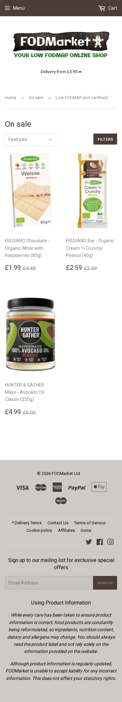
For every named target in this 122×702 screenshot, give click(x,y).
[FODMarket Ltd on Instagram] (110, 542)
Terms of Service (89, 522)
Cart (112, 8)
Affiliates (66, 530)
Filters (105, 139)
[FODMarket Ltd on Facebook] (99, 542)
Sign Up (105, 583)
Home (10, 97)
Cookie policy (39, 530)
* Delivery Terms (27, 522)
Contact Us (57, 522)
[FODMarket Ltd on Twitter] (89, 542)
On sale (36, 97)
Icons (86, 530)
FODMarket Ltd (66, 473)
